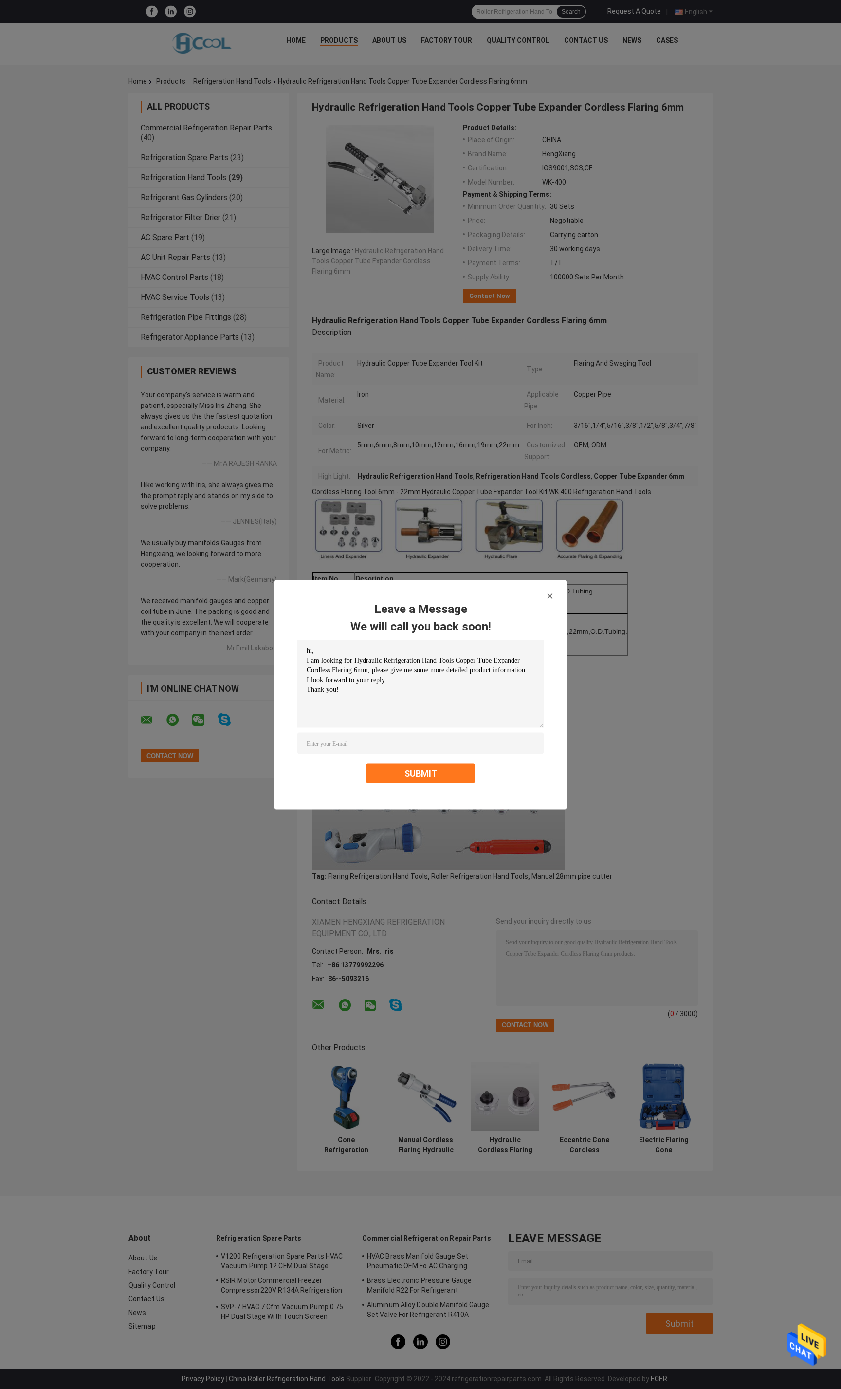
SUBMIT (420, 773)
